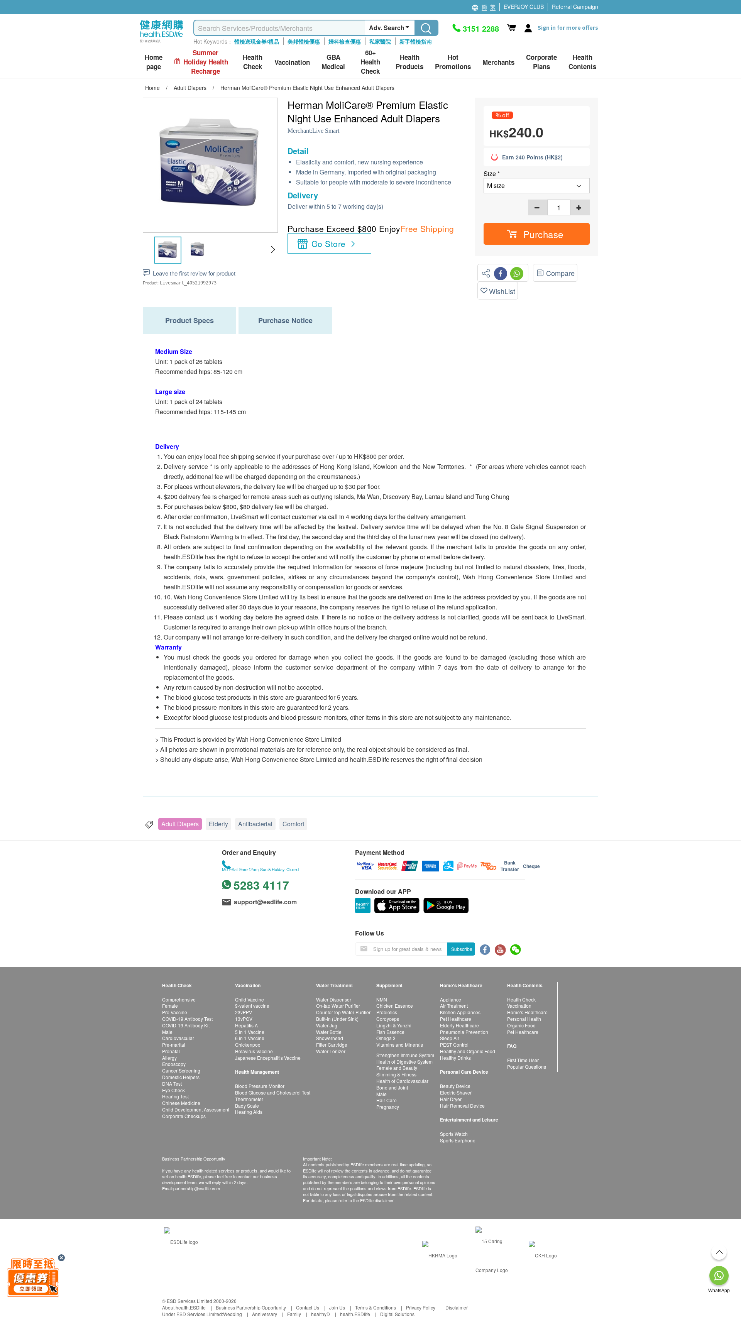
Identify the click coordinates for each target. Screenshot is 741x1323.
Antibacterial (255, 823)
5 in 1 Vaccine (249, 1032)
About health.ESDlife (184, 1307)
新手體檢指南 (415, 41)
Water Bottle (329, 1032)
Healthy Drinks (455, 1057)
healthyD (320, 1314)
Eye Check (173, 1090)
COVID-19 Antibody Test (187, 1018)
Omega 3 (386, 1038)
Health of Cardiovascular (402, 1081)
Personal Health (524, 1018)
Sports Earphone (457, 1140)
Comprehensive (179, 999)
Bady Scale (247, 1105)
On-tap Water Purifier (338, 1005)
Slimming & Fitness (396, 1074)
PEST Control (454, 1044)
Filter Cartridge (331, 1044)
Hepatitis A (246, 1025)
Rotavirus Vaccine (254, 1051)
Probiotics (386, 1012)
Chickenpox (247, 1044)
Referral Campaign (575, 6)
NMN (381, 999)
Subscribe (461, 949)
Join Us (337, 1307)
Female (170, 1005)
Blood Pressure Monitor (259, 1086)
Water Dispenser (333, 999)
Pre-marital (173, 1044)
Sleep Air (449, 1038)
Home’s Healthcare (527, 1012)
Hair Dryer (451, 1099)
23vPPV (243, 1012)
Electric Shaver (456, 1092)
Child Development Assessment (195, 1109)
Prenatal (171, 1051)
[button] (272, 249)
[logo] (161, 42)
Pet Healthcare (455, 1018)
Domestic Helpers (181, 1077)
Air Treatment (454, 1005)
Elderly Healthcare (459, 1025)
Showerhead (329, 1038)
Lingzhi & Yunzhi (393, 1025)
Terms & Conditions (375, 1307)
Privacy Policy (420, 1307)
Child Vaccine (249, 999)
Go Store (328, 243)
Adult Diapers (180, 823)
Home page (153, 62)
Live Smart (325, 130)
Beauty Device (455, 1086)
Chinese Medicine (181, 1103)
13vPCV (243, 1018)
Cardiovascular (178, 1038)
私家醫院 (380, 41)
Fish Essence (390, 1032)
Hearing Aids (248, 1111)
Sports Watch (454, 1133)
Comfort (293, 823)
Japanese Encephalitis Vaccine (268, 1057)
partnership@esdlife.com (196, 1188)
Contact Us (307, 1307)
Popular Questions (526, 1066)
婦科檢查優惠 (344, 41)
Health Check (521, 999)
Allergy (169, 1057)
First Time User (523, 1060)
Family (294, 1314)
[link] (181, 1241)
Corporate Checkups (184, 1116)
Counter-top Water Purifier (343, 1012)
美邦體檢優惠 (304, 41)
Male (167, 1032)
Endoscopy (174, 1064)
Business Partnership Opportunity (251, 1307)
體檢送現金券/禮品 (256, 41)
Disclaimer (456, 1307)
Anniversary (264, 1314)
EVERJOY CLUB (524, 6)
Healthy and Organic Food (467, 1051)
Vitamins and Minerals (399, 1044)
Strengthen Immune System (405, 1055)
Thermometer (249, 1099)
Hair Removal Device (462, 1105)
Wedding (232, 1314)
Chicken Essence (394, 1005)
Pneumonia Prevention (464, 1032)
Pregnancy (387, 1106)
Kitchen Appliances (460, 1012)
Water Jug (326, 1025)
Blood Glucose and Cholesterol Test (272, 1092)
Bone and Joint (392, 1087)
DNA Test (172, 1083)
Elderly (218, 823)
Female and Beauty (396, 1067)
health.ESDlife (355, 1314)
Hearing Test (175, 1096)
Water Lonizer (330, 1051)
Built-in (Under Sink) (337, 1018)
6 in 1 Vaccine (249, 1038)
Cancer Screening (181, 1070)
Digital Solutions (397, 1314)
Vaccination (519, 1005)
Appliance (450, 999)
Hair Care (386, 1100)
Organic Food (521, 1025)
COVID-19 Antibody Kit (186, 1025)
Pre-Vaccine (174, 1012)
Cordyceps (387, 1018)
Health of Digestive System (404, 1061)
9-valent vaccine (252, 1005)
